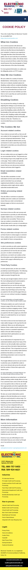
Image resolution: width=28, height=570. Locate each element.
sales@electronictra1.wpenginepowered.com (14, 448)
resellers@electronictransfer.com (14, 563)
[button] (25, 18)
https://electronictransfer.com (9, 38)
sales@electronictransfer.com (14, 565)
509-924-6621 (13, 469)
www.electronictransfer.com (14, 560)
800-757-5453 (13, 466)
